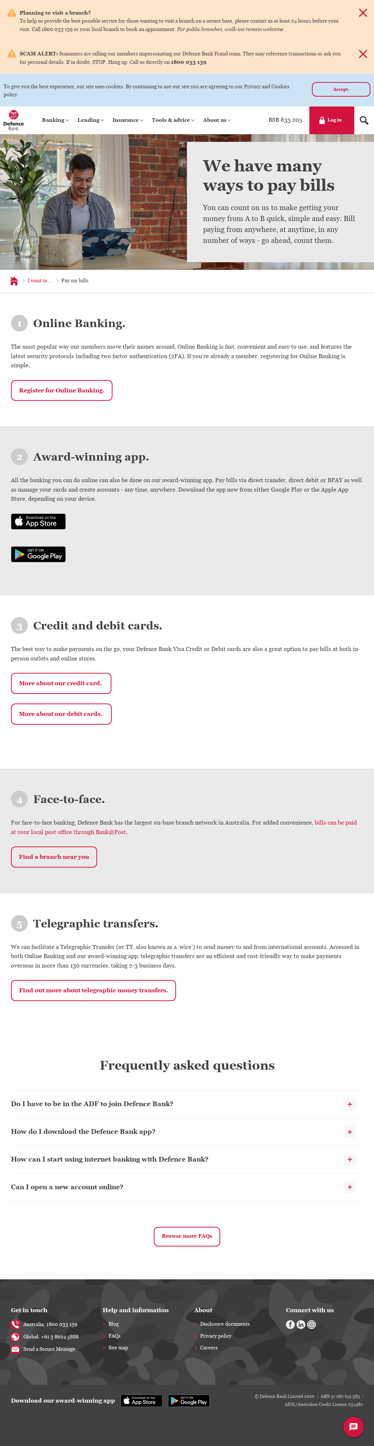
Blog (113, 1324)
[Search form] (364, 120)
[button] (56, 120)
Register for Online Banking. (61, 390)
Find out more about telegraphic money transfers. (93, 990)
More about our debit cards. (61, 714)
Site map (118, 1348)
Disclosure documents (225, 1324)
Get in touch (29, 1310)
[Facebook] (290, 1324)
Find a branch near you (54, 857)
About (203, 1310)
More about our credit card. (61, 683)
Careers (209, 1348)
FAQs (114, 1336)
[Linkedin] (301, 1324)
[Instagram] (311, 1324)
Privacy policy (216, 1336)
